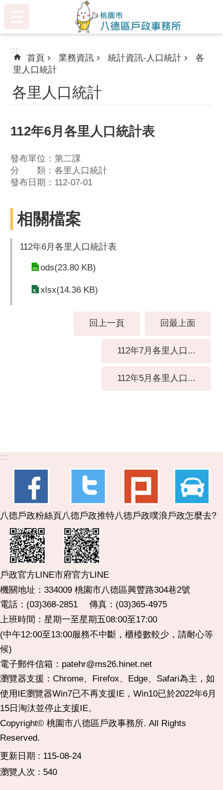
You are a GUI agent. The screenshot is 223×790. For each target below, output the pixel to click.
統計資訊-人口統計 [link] (145, 58)
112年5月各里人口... (156, 378)
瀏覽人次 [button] (17, 772)
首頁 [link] (36, 58)
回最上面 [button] (178, 323)
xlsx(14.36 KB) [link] (69, 290)
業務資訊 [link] (76, 58)
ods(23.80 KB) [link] (68, 268)
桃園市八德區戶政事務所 (128, 16)
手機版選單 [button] (16, 16)
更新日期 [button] (17, 756)
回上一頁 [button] (106, 323)
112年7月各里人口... (156, 351)
